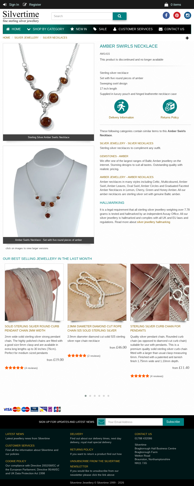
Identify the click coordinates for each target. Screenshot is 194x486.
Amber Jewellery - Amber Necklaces (126, 177)
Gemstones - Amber (114, 156)
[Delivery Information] (121, 106)
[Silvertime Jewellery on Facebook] (166, 15)
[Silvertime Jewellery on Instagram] (187, 15)
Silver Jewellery (26, 37)
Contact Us (143, 434)
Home (6, 37)
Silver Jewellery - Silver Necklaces (126, 143)
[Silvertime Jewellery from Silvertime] (24, 17)
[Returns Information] (170, 106)
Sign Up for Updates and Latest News (66, 422)
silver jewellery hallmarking (153, 222)
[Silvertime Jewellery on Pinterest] (177, 15)
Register (34, 4)
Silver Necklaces (55, 37)
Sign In (13, 4)
